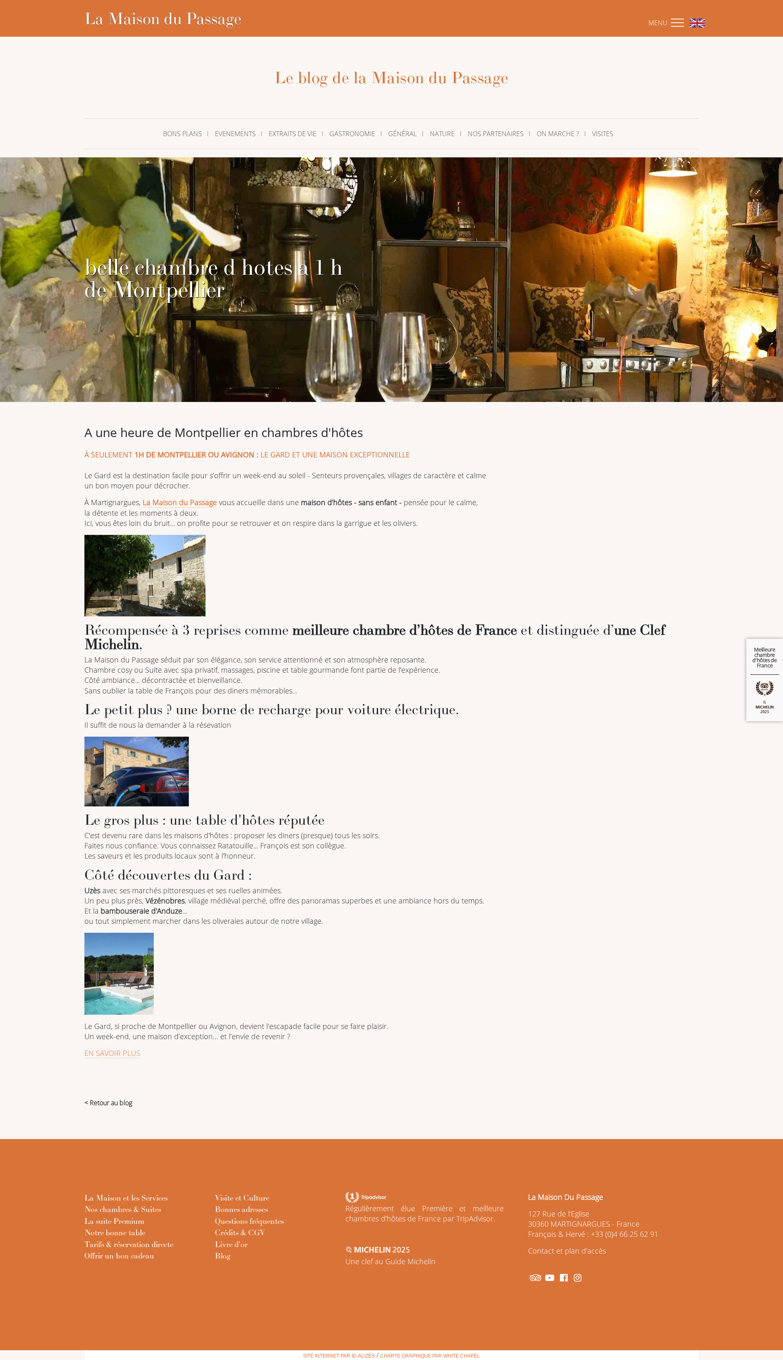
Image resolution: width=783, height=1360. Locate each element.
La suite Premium (114, 1221)
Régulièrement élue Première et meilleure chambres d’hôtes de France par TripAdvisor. (424, 1213)
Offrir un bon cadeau (119, 1256)
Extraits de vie (292, 133)
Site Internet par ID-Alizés (339, 1356)
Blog (223, 1256)
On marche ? (558, 133)
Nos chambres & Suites (122, 1209)
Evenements (235, 133)
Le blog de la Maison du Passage (391, 77)
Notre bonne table (114, 1232)
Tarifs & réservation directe (128, 1244)
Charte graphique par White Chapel (430, 1356)
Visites (602, 133)
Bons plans (182, 133)
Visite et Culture (242, 1198)
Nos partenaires (496, 133)
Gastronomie (352, 133)
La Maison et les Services (126, 1198)
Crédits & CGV (240, 1232)
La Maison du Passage (162, 18)
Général (402, 133)
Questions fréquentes (249, 1221)
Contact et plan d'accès (567, 1251)
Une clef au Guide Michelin (390, 1261)
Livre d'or (231, 1244)
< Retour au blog (108, 1102)
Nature (442, 133)
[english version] (695, 22)
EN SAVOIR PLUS (112, 1053)
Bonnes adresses (241, 1209)
